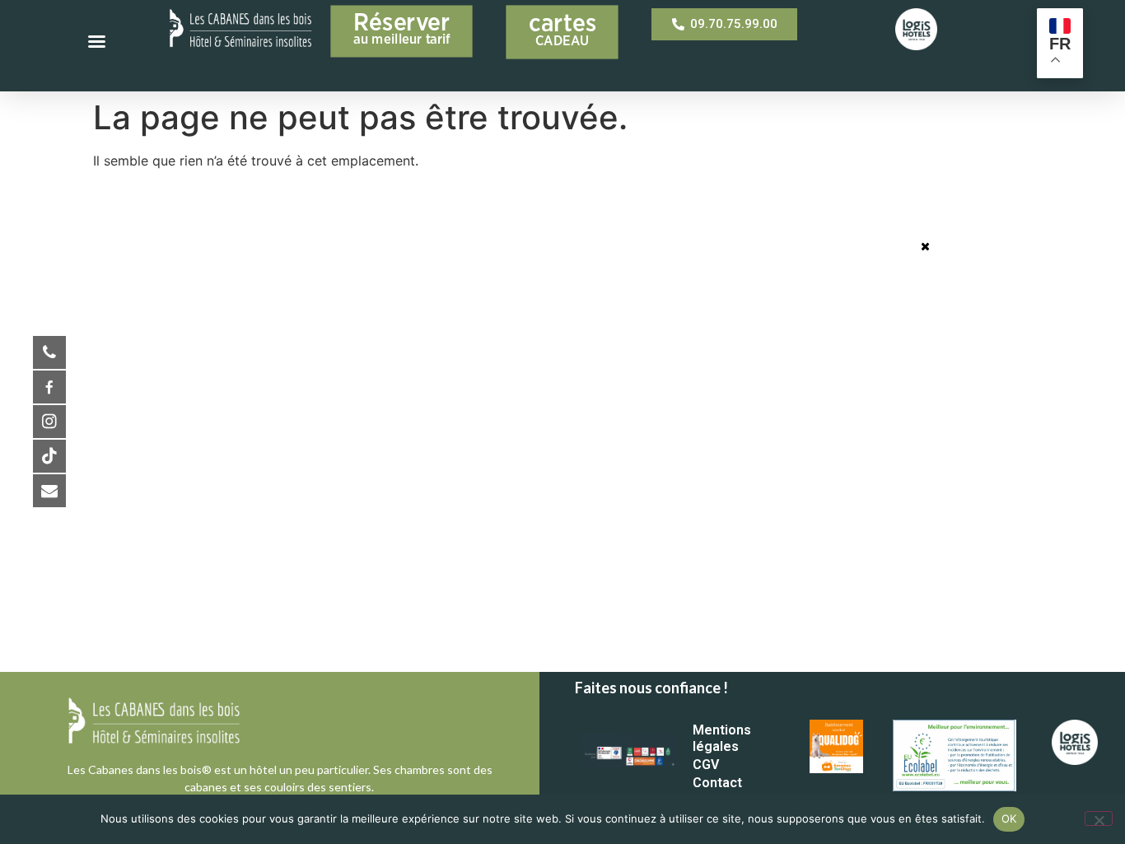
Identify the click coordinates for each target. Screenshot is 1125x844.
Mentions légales (722, 738)
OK (1009, 818)
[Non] (1099, 818)
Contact (717, 782)
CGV (706, 764)
